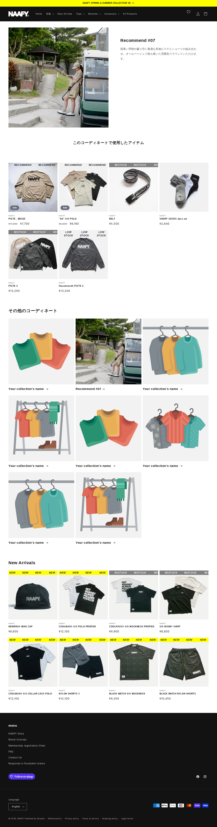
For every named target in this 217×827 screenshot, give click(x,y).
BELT (117, 187)
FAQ (10, 751)
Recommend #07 (88, 389)
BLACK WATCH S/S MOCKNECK (127, 662)
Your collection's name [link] (26, 389)
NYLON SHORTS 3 (76, 662)
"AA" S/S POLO (74, 187)
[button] (49, 13)
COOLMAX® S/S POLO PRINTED (79, 594)
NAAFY (20, 818)
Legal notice (127, 818)
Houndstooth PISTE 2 (78, 254)
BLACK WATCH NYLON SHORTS (181, 662)
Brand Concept (17, 739)
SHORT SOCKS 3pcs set (181, 187)
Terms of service (90, 818)
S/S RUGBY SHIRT (177, 595)
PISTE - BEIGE (23, 187)
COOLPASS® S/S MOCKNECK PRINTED (129, 594)
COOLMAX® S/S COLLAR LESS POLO (31, 662)
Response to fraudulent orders (26, 763)
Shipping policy (110, 818)
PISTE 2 (18, 254)
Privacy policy (72, 818)
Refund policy (55, 818)
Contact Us (15, 757)
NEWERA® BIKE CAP (28, 595)
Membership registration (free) (26, 745)
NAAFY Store (16, 733)
